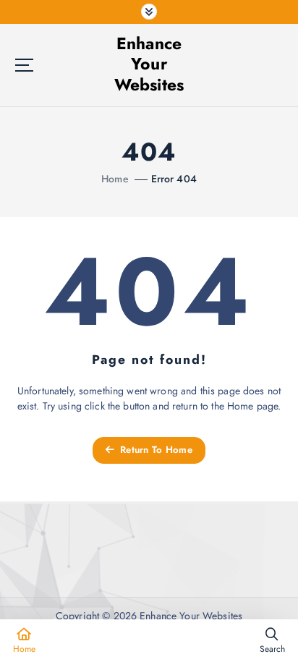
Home (115, 178)
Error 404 (174, 178)
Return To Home (154, 450)
